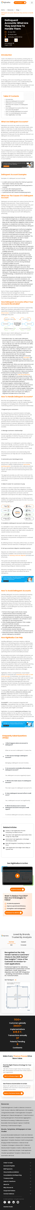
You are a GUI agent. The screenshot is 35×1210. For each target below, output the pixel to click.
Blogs (17, 10)
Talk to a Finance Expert (11, 1076)
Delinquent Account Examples (14, 103)
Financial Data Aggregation (22, 1118)
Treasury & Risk (8, 1178)
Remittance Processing (7, 1120)
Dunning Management (7, 1118)
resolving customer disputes (17, 555)
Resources (10, 10)
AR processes (5, 313)
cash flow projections (24, 374)
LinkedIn (13, 1202)
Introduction (9, 99)
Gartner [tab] (11, 942)
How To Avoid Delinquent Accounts (16, 113)
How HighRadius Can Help (13, 115)
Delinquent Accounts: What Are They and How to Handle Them (17, 13)
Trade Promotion (28, 1115)
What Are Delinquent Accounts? (15, 101)
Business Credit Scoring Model (23, 1140)
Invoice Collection (10, 1110)
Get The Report (9, 980)
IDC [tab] (11, 945)
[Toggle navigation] (32, 2)
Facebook (5, 1202)
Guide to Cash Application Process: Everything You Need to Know (15, 831)
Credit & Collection (19, 1107)
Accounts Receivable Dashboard (10, 1135)
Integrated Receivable (8, 1113)
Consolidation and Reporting (12, 1175)
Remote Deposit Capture (15, 1123)
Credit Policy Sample (14, 1150)
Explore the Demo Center (12, 1093)
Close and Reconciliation (11, 1172)
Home (3, 10)
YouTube (17, 1202)
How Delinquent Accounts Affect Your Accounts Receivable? (17, 109)
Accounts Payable (9, 1166)
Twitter (9, 1202)
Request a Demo (16, 889)
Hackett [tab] (23, 942)
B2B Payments (20, 1110)
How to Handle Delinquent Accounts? (17, 111)
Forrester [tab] (23, 945)
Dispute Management (16, 1115)
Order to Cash (8, 1163)
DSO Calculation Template (13, 1137)
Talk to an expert (19, 2)
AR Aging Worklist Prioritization (9, 1143)
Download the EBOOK (12, 913)
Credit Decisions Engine (14, 1125)
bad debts (26, 357)
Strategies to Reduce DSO (15, 1145)
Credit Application (20, 1113)
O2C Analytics (29, 1110)
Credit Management (7, 1107)
